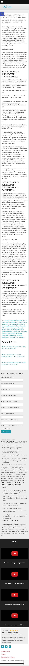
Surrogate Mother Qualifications (11, 331)
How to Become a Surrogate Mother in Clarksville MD (14, 326)
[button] (2, 14)
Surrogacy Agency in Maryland (9, 660)
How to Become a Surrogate (10, 22)
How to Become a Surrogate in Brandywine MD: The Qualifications (13, 355)
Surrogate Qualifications (9, 335)
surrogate (14, 328)
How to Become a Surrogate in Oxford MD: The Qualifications (14, 347)
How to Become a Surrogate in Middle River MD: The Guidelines (14, 363)
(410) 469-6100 (5, 651)
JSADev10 (6, 20)
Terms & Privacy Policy (8, 439)
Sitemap (3, 654)
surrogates (22, 337)
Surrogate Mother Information (15, 329)
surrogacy (7, 328)
